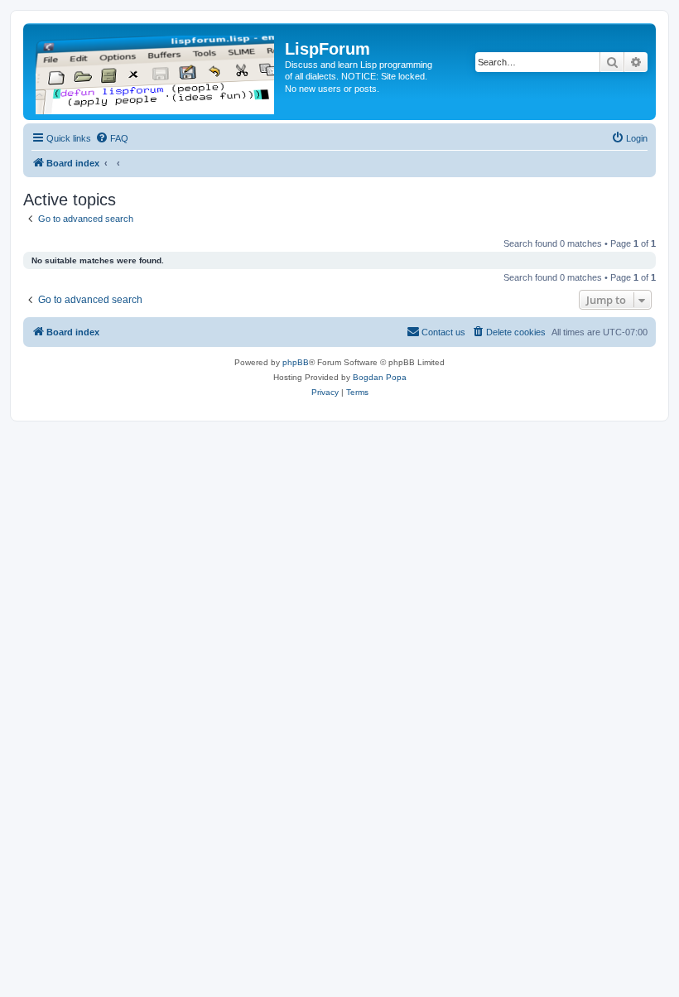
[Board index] (156, 71)
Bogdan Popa (380, 377)
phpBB (295, 362)
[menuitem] (111, 138)
